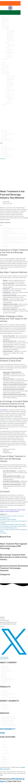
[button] (14, 143)
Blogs (4, 17)
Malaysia (11, 34)
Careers (5, 137)
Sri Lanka (11, 39)
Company (5, 131)
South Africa (12, 46)
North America (9, 58)
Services (5, 135)
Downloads (6, 25)
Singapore (11, 37)
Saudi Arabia (12, 52)
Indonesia (11, 32)
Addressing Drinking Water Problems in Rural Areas (15, 237)
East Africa (11, 44)
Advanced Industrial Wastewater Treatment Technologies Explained (14, 568)
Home (4, 130)
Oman (10, 54)
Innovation (5, 20)
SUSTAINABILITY (7, 729)
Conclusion (6, 246)
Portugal (11, 49)
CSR (4, 24)
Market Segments (7, 140)
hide (6, 514)
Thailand (11, 41)
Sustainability (6, 18)
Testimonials (6, 138)
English (5, 59)
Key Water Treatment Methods (11, 232)
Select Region (6, 27)
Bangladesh (12, 30)
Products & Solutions (8, 133)
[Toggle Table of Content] (1, 225)
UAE (10, 56)
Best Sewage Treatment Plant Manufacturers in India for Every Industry (13, 557)
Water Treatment (7, 205)
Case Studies (6, 22)
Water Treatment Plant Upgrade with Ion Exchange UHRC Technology (13, 546)
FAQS (2, 733)
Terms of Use (7, 769)
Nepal (10, 35)
